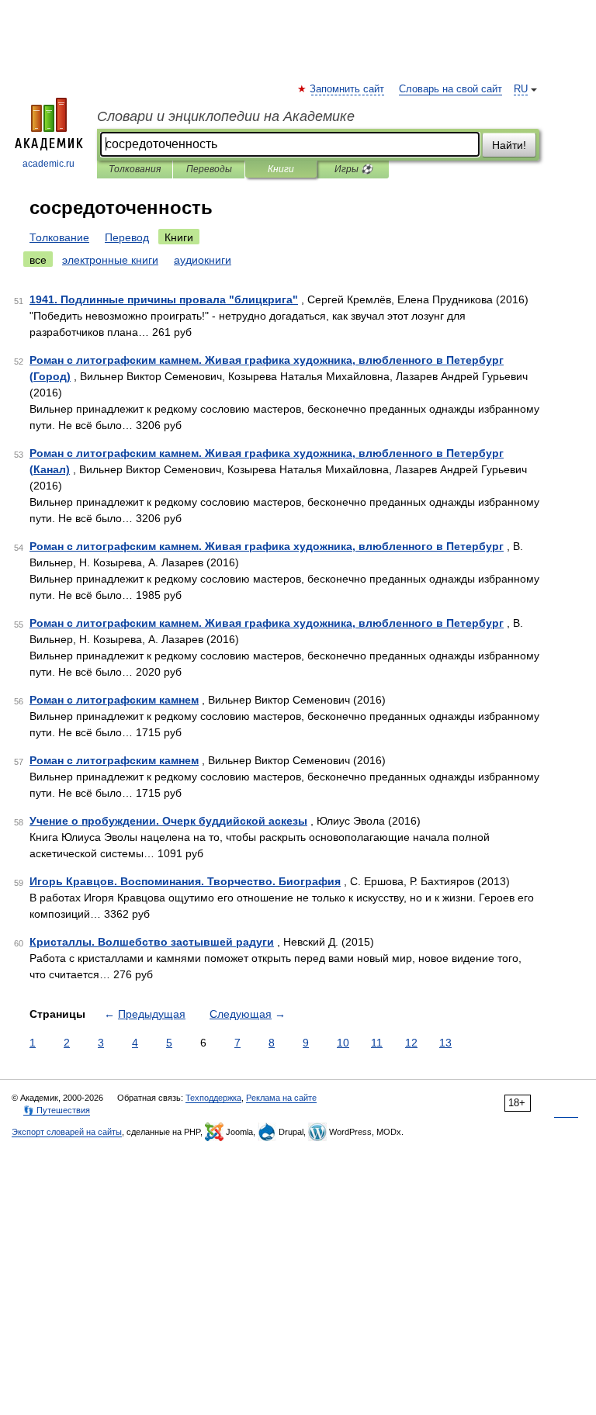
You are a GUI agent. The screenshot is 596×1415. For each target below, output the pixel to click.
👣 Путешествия (56, 1110)
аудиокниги (202, 260)
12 (411, 1042)
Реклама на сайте (281, 1097)
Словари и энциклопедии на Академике (226, 116)
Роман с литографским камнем (114, 700)
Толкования (135, 169)
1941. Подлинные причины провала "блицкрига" (163, 299)
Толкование (59, 237)
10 (343, 1042)
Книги (281, 169)
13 (445, 1042)
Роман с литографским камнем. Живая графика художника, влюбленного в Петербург (266, 546)
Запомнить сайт (347, 89)
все (38, 260)
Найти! (509, 145)
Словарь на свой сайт (450, 89)
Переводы (209, 169)
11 (377, 1042)
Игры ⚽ (353, 169)
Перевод (127, 237)
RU (521, 89)
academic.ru (48, 163)
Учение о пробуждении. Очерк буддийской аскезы (168, 821)
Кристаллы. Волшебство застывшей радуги (151, 942)
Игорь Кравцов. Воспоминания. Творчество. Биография (185, 881)
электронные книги (110, 260)
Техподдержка (213, 1097)
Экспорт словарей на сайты (67, 1131)
